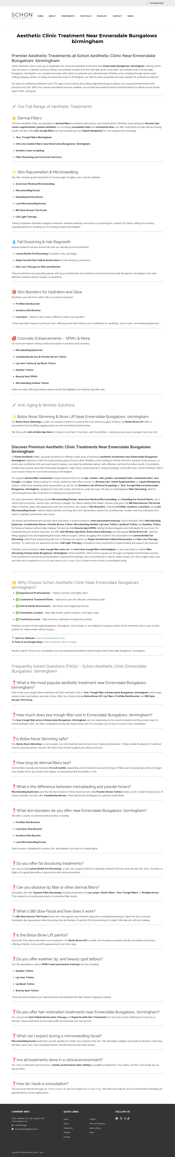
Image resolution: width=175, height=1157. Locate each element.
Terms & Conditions (97, 1124)
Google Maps (74, 560)
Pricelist (67, 1137)
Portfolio (85, 16)
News (131, 16)
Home (40, 16)
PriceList (102, 16)
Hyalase (123, 489)
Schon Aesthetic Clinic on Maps (60, 642)
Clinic (36, 456)
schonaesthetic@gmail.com (26, 1129)
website (46, 560)
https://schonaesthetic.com (50, 638)
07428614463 (156, 3)
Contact (117, 16)
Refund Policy (95, 1128)
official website (55, 1088)
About (52, 16)
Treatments (68, 16)
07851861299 (21, 1125)
